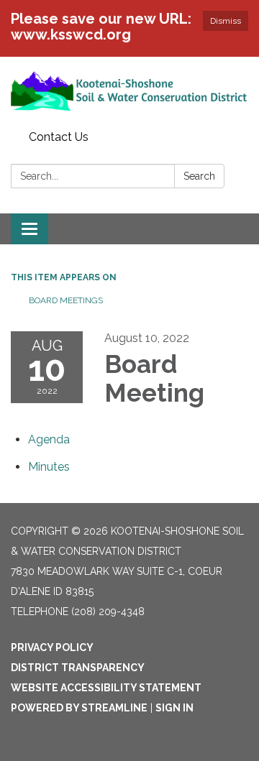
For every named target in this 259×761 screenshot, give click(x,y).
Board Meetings (66, 300)
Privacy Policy (52, 647)
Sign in (174, 708)
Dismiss (225, 21)
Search (199, 176)
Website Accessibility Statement (106, 687)
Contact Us (58, 137)
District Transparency (78, 667)
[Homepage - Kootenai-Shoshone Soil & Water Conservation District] (129, 91)
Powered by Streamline (79, 708)
